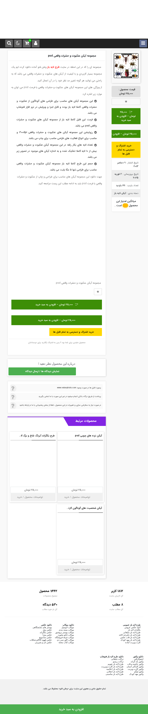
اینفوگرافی (138, 659)
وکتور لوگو (138, 671)
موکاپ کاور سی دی (65, 640)
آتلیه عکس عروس (132, 627)
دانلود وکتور (138, 656)
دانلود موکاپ (68, 625)
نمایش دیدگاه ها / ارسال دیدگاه (42, 371)
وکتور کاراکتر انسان (135, 666)
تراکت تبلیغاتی (117, 659)
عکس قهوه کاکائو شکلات (41, 640)
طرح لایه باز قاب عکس (130, 637)
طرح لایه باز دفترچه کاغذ (129, 635)
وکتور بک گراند (137, 661)
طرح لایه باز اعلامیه (115, 669)
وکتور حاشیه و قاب (135, 664)
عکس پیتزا (47, 635)
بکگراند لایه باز (134, 630)
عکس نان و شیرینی (43, 642)
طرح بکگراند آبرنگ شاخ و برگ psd (36, 436)
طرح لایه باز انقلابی (115, 671)
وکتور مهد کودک (136, 674)
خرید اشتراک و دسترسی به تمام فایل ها (125, 150)
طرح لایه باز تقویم (116, 664)
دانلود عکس (46, 625)
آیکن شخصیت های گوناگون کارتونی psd (80, 508)
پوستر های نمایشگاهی (42, 627)
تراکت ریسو (118, 661)
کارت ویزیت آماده (132, 642)
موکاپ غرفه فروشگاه (64, 637)
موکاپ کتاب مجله (66, 642)
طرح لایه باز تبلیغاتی (131, 632)
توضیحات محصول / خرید (77, 497)
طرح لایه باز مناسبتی (115, 674)
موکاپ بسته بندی (66, 630)
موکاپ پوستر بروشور (64, 632)
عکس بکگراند (46, 632)
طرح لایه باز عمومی (131, 625)
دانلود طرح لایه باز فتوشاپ (112, 656)
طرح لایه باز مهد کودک (130, 640)
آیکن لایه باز (120, 193)
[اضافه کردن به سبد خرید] (61, 437)
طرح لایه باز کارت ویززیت (112, 666)
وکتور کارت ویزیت (135, 669)
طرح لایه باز (53, 67)
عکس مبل (47, 630)
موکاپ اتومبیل (67, 627)
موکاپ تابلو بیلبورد (66, 635)
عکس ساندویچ (45, 637)
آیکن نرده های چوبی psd (88, 436)
